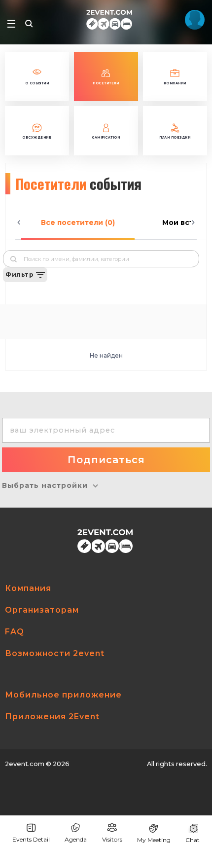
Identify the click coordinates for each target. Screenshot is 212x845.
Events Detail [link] (31, 839)
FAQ (14, 631)
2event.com (24, 764)
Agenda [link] (76, 839)
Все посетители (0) (78, 222)
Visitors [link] (112, 839)
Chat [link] (192, 840)
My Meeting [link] (154, 840)
